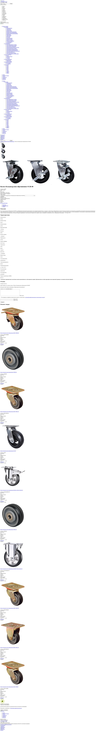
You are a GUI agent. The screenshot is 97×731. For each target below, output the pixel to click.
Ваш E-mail (16, 300)
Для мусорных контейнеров (11, 46)
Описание (4, 204)
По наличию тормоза (8, 116)
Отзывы (3, 206)
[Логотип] (2, 0)
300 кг (7, 68)
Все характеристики (3, 203)
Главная (1, 141)
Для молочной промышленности (12, 50)
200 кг (7, 67)
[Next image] (3, 142)
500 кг (7, 69)
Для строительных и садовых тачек (12, 53)
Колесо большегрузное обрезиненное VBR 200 (8, 372)
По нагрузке (6, 64)
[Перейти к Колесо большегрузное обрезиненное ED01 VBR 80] (13, 685)
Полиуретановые (9, 38)
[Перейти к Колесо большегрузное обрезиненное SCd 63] (13, 449)
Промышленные (9, 28)
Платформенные (9, 56)
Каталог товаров (5, 26)
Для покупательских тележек (11, 48)
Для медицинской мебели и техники (12, 47)
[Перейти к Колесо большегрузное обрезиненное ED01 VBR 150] (13, 409)
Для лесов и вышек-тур (10, 106)
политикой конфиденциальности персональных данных (35, 297)
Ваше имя (16, 299)
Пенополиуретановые (10, 95)
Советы (3, 76)
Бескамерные (8, 42)
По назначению (7, 43)
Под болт (8, 57)
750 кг (7, 70)
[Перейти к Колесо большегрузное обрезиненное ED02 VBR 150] (13, 645)
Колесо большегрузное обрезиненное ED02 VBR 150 (9, 647)
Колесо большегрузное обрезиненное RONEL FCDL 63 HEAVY (11, 568)
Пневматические (9, 39)
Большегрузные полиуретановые (12, 33)
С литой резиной (9, 41)
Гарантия (4, 78)
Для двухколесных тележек (11, 52)
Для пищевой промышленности (11, 49)
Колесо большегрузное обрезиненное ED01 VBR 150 (9, 411)
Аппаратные (8, 29)
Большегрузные (9, 30)
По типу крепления (7, 54)
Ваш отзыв (22, 295)
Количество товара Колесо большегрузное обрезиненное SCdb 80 (13, 195)
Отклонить (6, 710)
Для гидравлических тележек (11, 45)
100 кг (7, 65)
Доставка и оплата (5, 75)
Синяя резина (8, 84)
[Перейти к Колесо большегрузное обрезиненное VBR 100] (13, 527)
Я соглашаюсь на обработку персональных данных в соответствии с (23, 297)
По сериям (6, 27)
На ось (7, 55)
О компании (4, 77)
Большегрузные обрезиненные (11, 32)
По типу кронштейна (8, 59)
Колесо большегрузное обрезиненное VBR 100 (8, 529)
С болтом (8, 58)
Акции (3, 74)
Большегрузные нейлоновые (11, 31)
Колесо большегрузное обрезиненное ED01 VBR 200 (9, 608)
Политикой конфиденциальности (16, 708)
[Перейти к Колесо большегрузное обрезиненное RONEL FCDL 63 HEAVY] (13, 567)
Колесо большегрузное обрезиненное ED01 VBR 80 (9, 686)
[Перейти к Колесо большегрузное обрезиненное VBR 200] (13, 370)
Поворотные (8, 60)
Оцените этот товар (3, 288)
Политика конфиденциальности (5, 724)
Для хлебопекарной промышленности (13, 105)
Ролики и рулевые (9, 94)
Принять (2, 710)
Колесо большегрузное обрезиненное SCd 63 (8, 450)
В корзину (2, 196)
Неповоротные (9, 61)
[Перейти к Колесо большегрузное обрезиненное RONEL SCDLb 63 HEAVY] (13, 488)
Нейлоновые (8, 34)
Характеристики (5, 205)
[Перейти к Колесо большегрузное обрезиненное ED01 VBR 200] (13, 606)
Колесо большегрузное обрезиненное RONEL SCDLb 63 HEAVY (11, 490)
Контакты (4, 79)
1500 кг (7, 71)
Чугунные (8, 37)
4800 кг (7, 127)
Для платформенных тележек (11, 44)
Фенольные (8, 36)
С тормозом (8, 63)
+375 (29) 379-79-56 (3, 1)
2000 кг (7, 72)
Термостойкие (8, 35)
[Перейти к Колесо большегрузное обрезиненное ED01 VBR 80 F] (13, 331)
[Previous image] (1, 142)
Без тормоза (8, 117)
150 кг (7, 66)
